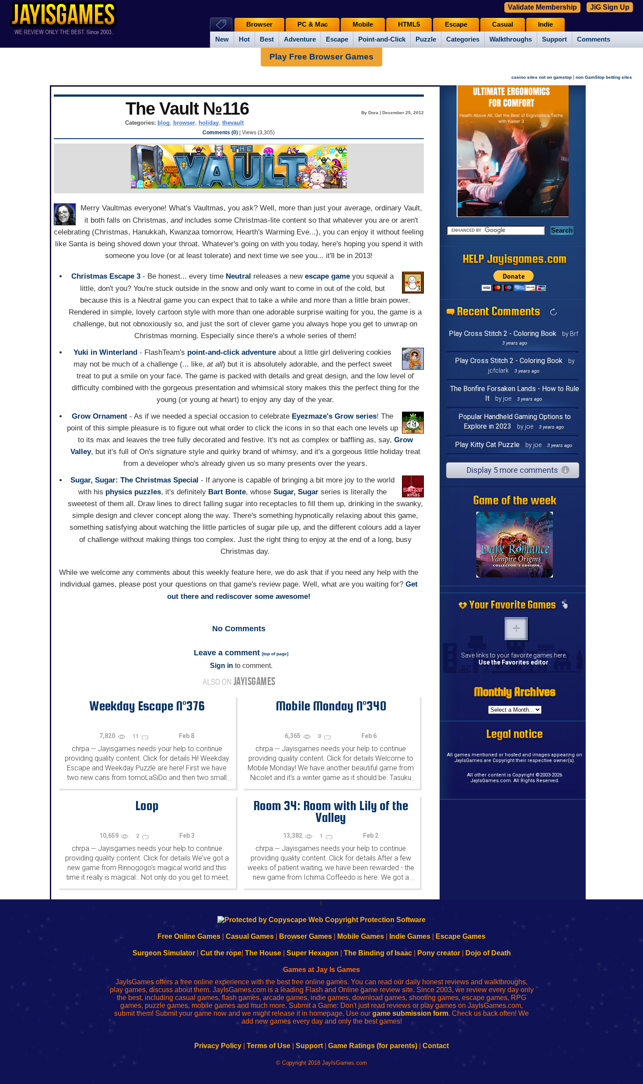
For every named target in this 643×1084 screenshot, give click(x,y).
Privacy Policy (217, 1045)
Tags (221, 24)
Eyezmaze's (312, 416)
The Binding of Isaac (378, 953)
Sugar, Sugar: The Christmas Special (134, 480)
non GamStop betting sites (604, 77)
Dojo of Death (488, 953)
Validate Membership (542, 7)
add (516, 628)
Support (554, 39)
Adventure (300, 39)
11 (136, 736)
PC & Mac (312, 24)
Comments (593, 39)
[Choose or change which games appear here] (564, 605)
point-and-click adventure (231, 352)
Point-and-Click (381, 39)
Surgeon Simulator (164, 953)
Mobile (363, 24)
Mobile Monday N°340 (331, 705)
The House (263, 953)
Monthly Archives (515, 692)
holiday (209, 122)
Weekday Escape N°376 (147, 705)
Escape (337, 39)
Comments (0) (220, 132)
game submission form (410, 1013)
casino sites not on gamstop (541, 77)
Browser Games (305, 936)
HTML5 (409, 24)
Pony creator (438, 953)
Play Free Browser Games (321, 56)
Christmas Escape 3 (105, 276)
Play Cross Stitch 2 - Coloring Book (502, 333)
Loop (147, 805)
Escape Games (461, 936)
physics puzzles (133, 492)
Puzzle (426, 39)
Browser (259, 24)
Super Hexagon (313, 953)
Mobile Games (360, 936)
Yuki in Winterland (105, 352)
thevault (233, 122)
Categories (462, 39)
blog (163, 122)
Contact (436, 1045)
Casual (502, 24)
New (222, 39)
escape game (327, 276)
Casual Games (250, 936)
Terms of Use (268, 1045)
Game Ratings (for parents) (372, 1045)
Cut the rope (220, 953)
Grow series (356, 416)
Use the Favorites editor (514, 662)
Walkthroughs (510, 39)
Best (267, 39)
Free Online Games (188, 936)
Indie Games (409, 936)
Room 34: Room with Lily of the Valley (330, 811)
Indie (545, 24)
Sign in (221, 665)
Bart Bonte (227, 492)
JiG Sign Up (609, 7)
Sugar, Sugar (295, 492)
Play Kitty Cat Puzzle (487, 445)
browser (184, 122)
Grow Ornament (99, 416)
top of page (275, 653)
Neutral (238, 276)
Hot (244, 39)
